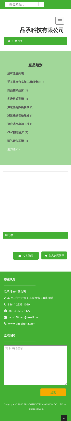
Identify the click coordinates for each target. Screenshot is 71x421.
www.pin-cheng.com (21, 324)
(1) (25, 82)
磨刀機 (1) (13, 149)
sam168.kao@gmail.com (24, 317)
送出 (53, 392)
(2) (17, 132)
